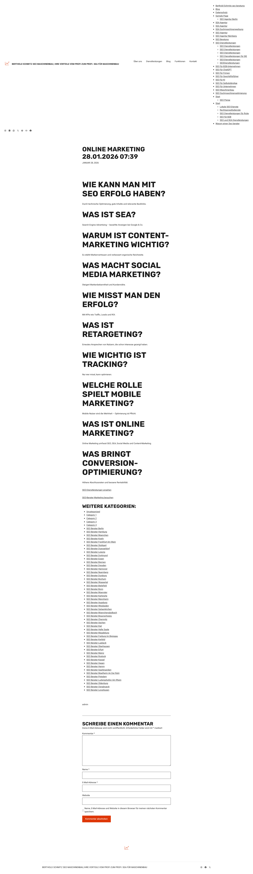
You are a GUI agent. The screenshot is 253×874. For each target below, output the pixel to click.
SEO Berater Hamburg (96, 531)
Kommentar (88, 733)
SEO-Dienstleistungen (230, 59)
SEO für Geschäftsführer (227, 76)
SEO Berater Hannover (96, 568)
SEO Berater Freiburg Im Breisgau (102, 636)
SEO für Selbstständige (226, 83)
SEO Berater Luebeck (96, 643)
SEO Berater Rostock (96, 656)
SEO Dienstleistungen (226, 42)
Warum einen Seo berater (228, 123)
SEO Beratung (222, 39)
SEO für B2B (225, 116)
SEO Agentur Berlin (229, 19)
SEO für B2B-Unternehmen (228, 66)
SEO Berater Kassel (95, 659)
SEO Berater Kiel (94, 626)
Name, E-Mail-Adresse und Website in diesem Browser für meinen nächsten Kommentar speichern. (125, 810)
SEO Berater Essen (95, 558)
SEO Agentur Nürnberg (226, 36)
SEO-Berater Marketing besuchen (97, 497)
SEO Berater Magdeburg (97, 632)
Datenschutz (221, 12)
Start (218, 96)
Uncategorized (93, 511)
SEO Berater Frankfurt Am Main (101, 542)
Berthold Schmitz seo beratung (230, 5)
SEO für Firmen (223, 73)
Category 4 (91, 525)
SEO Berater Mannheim (97, 599)
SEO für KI (220, 79)
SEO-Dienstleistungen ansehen (96, 490)
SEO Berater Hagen (95, 663)
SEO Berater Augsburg (96, 602)
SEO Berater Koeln (95, 538)
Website (86, 795)
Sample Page (222, 15)
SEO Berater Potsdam (96, 676)
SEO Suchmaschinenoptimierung (231, 93)
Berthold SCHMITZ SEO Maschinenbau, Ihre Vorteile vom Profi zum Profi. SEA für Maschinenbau (65, 64)
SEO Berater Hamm (95, 666)
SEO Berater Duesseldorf (98, 548)
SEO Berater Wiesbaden (97, 605)
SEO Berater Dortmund (97, 555)
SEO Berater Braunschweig (99, 616)
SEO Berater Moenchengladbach (101, 612)
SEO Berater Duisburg (96, 575)
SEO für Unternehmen (226, 86)
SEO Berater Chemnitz (96, 619)
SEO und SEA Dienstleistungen (234, 120)
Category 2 (91, 518)
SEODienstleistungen (230, 63)
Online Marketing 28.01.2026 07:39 (113, 153)
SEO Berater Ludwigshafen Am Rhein (103, 680)
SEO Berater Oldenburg (97, 683)
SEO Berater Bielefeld (96, 585)
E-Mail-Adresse (90, 782)
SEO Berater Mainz (95, 653)
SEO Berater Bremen (96, 562)
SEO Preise (225, 100)
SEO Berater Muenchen (97, 535)
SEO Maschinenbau (225, 90)
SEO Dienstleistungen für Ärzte (234, 113)
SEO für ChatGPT (224, 69)
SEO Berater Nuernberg (97, 572)
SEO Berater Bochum (96, 579)
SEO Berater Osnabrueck (98, 686)
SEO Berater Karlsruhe (96, 595)
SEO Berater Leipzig (95, 552)
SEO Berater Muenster (96, 592)
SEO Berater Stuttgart (96, 545)
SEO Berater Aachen (95, 622)
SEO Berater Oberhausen (98, 646)
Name (85, 769)
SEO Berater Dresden (96, 565)
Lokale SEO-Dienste (229, 106)
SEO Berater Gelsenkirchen (99, 609)
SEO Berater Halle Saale (97, 629)
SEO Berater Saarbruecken (98, 669)
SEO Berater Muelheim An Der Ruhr (103, 673)
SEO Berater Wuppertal (97, 582)
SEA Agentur (221, 22)
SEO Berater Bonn (94, 589)
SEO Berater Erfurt (94, 649)
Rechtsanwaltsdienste (230, 110)
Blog (218, 9)
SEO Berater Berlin (95, 528)
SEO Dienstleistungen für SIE (233, 56)
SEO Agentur (221, 32)
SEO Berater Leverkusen (97, 690)
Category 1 (91, 515)
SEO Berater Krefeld (95, 639)
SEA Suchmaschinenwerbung (229, 29)
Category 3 (91, 521)
